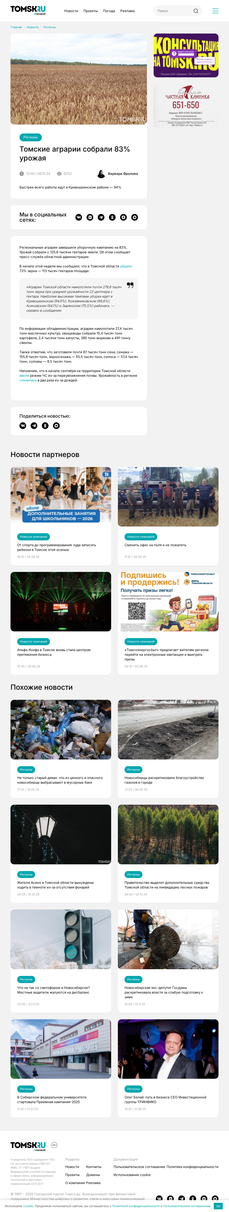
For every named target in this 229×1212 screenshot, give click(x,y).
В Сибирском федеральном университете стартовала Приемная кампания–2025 (52, 1099)
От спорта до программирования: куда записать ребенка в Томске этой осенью (56, 547)
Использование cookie (132, 1175)
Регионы (49, 27)
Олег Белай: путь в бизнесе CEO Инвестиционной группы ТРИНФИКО (165, 1099)
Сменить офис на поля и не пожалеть (155, 545)
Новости (71, 11)
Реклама (127, 11)
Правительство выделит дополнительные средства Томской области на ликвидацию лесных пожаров (167, 884)
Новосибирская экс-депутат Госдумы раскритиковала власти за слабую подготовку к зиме (164, 992)
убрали (126, 266)
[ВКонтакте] (78, 217)
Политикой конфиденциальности (136, 1206)
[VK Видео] (90, 217)
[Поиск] (195, 11)
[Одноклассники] (112, 217)
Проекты (90, 11)
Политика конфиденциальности (192, 1167)
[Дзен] (123, 217)
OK (218, 1206)
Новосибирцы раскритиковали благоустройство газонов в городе (164, 780)
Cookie (28, 1206)
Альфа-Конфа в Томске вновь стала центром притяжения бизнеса (54, 652)
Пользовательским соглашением (187, 1206)
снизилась (28, 380)
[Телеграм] (101, 217)
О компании (75, 1183)
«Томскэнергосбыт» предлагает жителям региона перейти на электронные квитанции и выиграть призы (166, 654)
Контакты (93, 1167)
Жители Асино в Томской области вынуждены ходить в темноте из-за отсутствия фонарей (55, 884)
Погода (109, 11)
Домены (93, 1175)
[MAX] (134, 217)
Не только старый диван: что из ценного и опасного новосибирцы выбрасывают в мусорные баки (60, 780)
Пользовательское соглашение (139, 1167)
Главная (16, 27)
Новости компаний (33, 536)
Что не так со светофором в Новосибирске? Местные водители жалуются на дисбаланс (53, 990)
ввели (24, 375)
